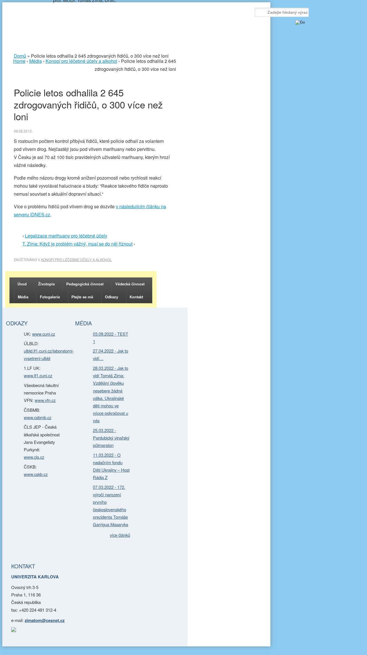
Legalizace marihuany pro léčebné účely (66, 235)
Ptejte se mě (82, 297)
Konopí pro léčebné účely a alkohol (76, 259)
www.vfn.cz (45, 400)
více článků (120, 535)
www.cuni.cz (43, 334)
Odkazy (111, 297)
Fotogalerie (50, 297)
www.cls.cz (34, 457)
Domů (20, 56)
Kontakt (136, 297)
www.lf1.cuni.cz (38, 375)
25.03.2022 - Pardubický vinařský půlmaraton (111, 437)
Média (23, 297)
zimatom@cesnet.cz (45, 620)
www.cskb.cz (36, 474)
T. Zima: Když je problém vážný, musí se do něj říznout (77, 243)
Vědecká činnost (130, 284)
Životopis (46, 284)
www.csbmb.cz (37, 417)
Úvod (22, 284)
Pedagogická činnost (85, 284)
